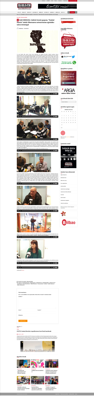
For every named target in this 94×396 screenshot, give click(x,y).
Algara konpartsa (64, 174)
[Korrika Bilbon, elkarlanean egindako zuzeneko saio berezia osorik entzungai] (37, 380)
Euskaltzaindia (45, 282)
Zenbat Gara (68, 136)
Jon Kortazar (19, 283)
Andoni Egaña (32, 282)
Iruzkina (20, 296)
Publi (52, 0)
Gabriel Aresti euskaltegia (65, 189)
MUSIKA (23, 12)
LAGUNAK (48, 0)
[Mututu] (53, 93)
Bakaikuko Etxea (63, 177)
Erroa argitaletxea (64, 183)
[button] (69, 12)
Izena (19, 310)
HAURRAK (51, 12)
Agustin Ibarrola (25, 282)
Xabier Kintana (51, 283)
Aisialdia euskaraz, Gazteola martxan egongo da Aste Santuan (23, 388)
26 (66, 122)
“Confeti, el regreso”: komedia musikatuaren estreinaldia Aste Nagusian (51, 388)
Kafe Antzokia (63, 197)
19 (66, 120)
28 (70, 122)
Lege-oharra (57, 394)
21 (70, 120)
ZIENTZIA (28, 12)
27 (68, 122)
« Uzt (61, 127)
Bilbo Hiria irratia (64, 180)
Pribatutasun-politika (64, 394)
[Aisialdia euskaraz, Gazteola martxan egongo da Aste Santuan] (23, 380)
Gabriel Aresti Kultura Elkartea (66, 191)
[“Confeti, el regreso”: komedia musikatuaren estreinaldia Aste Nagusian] (51, 380)
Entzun (56, 0)
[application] (37, 94)
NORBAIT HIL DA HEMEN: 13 (37, 371)
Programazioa (65, 0)
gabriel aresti (52, 282)
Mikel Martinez (34, 283)
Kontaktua (60, 0)
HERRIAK (40, 12)
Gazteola (62, 194)
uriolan (45, 283)
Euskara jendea (63, 186)
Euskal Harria (39, 282)
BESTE (62, 12)
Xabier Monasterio (20, 284)
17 (61, 120)
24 (61, 122)
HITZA (19, 12)
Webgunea (20, 315)
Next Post (19, 326)
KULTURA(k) (35, 12)
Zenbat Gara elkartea (64, 203)
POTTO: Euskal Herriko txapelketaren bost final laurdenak (34, 331)
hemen (22, 270)
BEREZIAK (57, 12)
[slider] (56, 94)
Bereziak (18, 17)
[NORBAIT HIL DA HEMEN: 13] (37, 363)
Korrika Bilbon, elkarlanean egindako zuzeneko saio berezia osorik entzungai (36, 388)
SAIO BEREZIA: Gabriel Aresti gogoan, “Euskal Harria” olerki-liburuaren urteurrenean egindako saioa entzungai (35, 22)
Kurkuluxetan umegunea (65, 200)
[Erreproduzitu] (18, 93)
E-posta (39, 310)
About (76, 394)
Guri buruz (43, 0)
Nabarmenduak (24, 17)
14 (70, 117)
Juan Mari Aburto (26, 283)
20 (68, 120)
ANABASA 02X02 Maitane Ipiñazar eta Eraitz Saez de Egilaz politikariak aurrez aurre (51, 372)
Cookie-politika (71, 394)
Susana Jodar (40, 283)
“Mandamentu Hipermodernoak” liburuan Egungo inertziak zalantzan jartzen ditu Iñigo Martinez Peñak (22, 372)
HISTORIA (46, 12)
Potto (18, 329)
